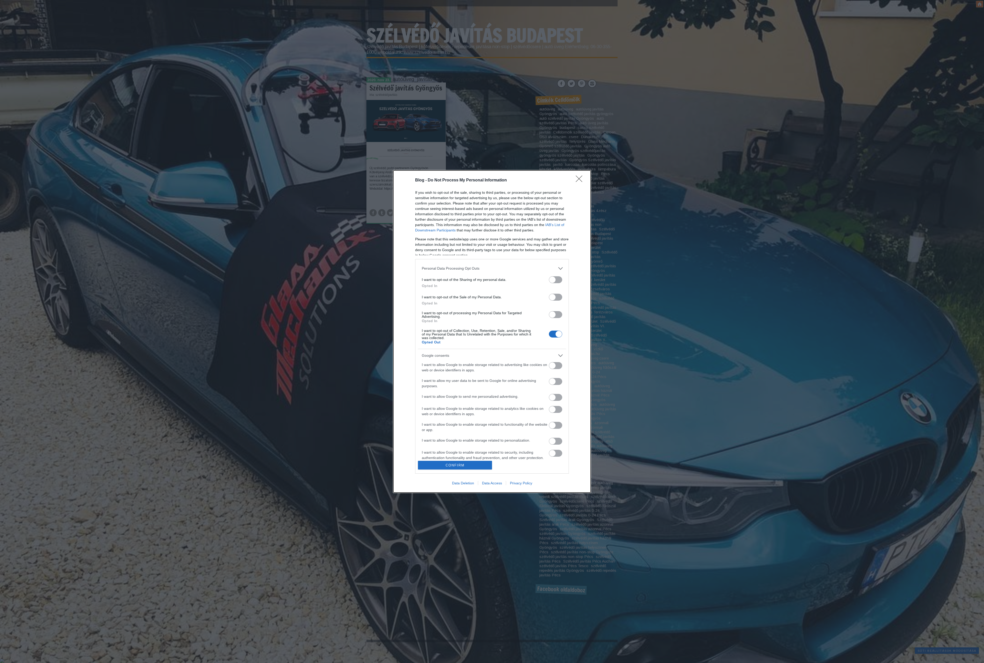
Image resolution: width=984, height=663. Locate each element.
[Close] (581, 180)
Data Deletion (463, 483)
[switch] (555, 279)
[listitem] (492, 268)
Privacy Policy (521, 483)
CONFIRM (455, 465)
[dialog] (492, 331)
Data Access (492, 483)
